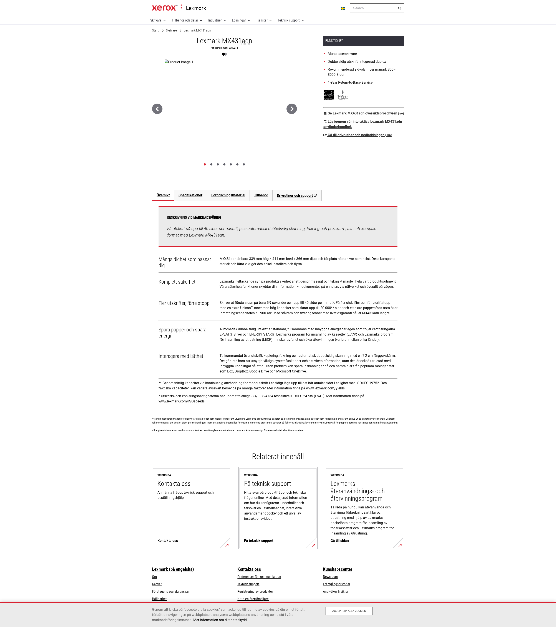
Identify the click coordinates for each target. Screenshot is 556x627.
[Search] (399, 8)
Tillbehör (261, 195)
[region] (278, 614)
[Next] (291, 109)
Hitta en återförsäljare (253, 599)
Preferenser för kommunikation (259, 577)
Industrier (215, 20)
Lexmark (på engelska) (173, 569)
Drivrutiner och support (295, 196)
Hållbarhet (159, 599)
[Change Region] (343, 8)
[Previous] (157, 109)
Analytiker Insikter (335, 591)
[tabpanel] (278, 306)
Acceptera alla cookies (349, 610)
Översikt (163, 195)
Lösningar (239, 20)
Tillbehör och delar (185, 20)
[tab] (205, 164)
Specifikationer (190, 195)
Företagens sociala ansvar (170, 591)
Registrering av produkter (255, 591)
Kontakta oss (249, 569)
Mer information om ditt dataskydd (220, 620)
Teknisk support (289, 20)
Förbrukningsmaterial (228, 195)
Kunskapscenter (337, 569)
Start (179, 7)
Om (154, 577)
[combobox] (377, 8)
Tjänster (262, 20)
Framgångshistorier (336, 584)
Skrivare (156, 20)
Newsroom (330, 577)
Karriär (157, 584)
